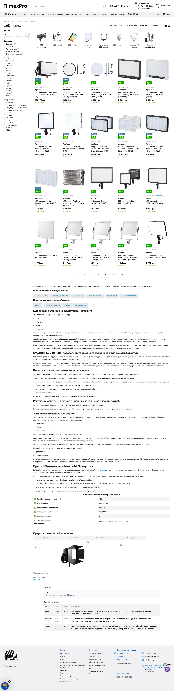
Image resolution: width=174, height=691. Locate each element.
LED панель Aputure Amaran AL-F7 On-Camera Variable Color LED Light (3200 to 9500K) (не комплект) (73, 205)
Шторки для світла (52, 305)
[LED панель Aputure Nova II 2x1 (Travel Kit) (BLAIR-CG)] (46, 69)
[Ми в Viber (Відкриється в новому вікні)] (134, 14)
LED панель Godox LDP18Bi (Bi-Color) (98, 202)
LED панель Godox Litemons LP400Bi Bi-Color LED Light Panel (127, 257)
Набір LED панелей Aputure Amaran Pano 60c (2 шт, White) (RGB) (129, 149)
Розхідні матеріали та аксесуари (72, 676)
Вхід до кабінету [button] (95, 653)
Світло (62, 656)
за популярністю (115, 25)
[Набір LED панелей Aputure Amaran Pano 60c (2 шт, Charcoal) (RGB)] (102, 124)
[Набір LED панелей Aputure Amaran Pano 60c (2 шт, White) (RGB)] (129, 124)
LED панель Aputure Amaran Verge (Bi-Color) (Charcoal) (128, 94)
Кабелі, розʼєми (66, 682)
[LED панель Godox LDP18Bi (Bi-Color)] (102, 178)
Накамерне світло (95, 296)
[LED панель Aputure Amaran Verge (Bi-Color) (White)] (157, 69)
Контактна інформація (75, 14)
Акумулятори (80, 305)
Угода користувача (99, 14)
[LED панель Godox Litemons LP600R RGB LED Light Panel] (102, 232)
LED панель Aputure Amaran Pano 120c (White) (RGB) (73, 149)
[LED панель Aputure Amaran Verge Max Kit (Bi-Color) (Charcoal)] (74, 69)
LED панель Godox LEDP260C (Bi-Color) (154, 202)
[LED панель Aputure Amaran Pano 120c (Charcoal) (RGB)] (46, 124)
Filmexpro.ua (101, 470)
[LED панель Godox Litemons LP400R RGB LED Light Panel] (74, 232)
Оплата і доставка (38, 14)
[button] (5, 686)
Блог (88, 14)
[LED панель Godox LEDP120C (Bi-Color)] (129, 178)
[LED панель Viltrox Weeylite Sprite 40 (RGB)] (157, 232)
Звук (62, 673)
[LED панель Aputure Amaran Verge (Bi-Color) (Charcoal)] (129, 69)
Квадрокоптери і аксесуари (70, 679)
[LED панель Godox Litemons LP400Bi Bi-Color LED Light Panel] (129, 232)
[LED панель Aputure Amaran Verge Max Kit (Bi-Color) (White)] (102, 69)
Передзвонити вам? (124, 663)
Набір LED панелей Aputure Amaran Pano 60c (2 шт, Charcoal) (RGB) (102, 149)
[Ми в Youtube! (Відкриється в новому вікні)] (137, 14)
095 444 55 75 (121, 6)
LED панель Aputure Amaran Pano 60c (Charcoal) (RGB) (154, 149)
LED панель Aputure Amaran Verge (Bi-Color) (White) (156, 94)
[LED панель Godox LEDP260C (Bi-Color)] (157, 178)
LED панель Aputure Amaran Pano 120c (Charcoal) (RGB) (43, 149)
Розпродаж (64, 653)
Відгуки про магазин (117, 14)
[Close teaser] (9, 681)
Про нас (26, 14)
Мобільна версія (11, 666)
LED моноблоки (41, 296)
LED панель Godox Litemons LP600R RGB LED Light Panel (100, 257)
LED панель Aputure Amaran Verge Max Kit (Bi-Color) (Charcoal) (73, 94)
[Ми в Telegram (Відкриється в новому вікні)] (128, 14)
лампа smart (112, 296)
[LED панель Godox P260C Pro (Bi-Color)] (46, 232)
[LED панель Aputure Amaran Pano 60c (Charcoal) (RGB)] (157, 124)
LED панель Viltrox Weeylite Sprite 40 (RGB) (156, 256)
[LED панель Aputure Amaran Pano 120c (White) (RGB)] (74, 124)
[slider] (4, 38)
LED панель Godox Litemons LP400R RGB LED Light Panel (72, 257)
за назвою (143, 25)
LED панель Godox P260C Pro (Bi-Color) (46, 256)
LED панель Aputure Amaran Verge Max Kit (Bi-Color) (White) (101, 94)
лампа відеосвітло (129, 296)
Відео (62, 659)
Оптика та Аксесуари (68, 662)
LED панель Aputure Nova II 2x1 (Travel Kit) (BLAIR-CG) (46, 94)
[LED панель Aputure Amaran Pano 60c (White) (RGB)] (46, 178)
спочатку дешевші (130, 25)
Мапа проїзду (149, 671)
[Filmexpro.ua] (15, 655)
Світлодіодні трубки (60, 296)
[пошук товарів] (104, 6)
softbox (38, 305)
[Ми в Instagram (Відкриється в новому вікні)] (131, 14)
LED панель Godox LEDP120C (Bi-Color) (126, 202)
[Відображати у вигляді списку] (168, 25)
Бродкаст (63, 670)
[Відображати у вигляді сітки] (165, 25)
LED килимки (78, 296)
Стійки (67, 305)
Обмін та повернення (55, 14)
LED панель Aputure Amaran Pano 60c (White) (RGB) (45, 203)
